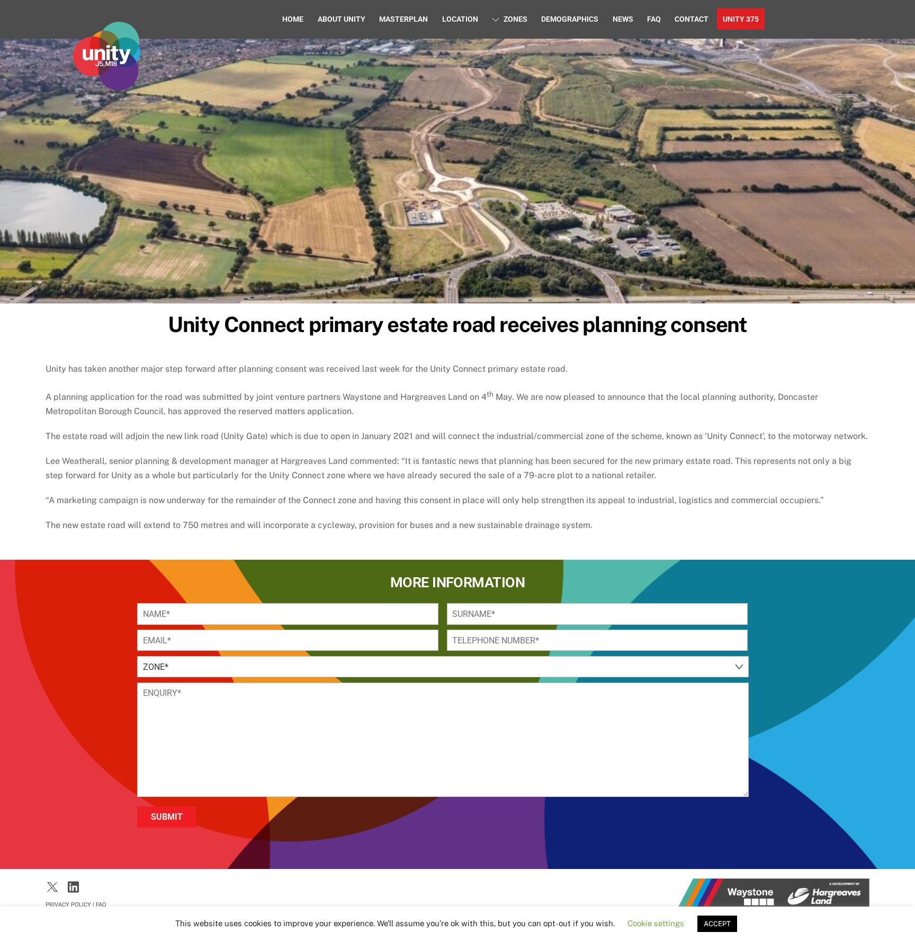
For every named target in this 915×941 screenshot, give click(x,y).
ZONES (514, 19)
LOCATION (460, 19)
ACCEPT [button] (717, 924)
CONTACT (691, 19)
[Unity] (106, 85)
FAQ (654, 19)
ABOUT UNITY (341, 19)
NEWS (623, 19)
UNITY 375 (741, 19)
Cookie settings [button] (655, 923)
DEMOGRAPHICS (569, 19)
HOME (292, 19)
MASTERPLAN (403, 19)
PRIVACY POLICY (68, 904)
